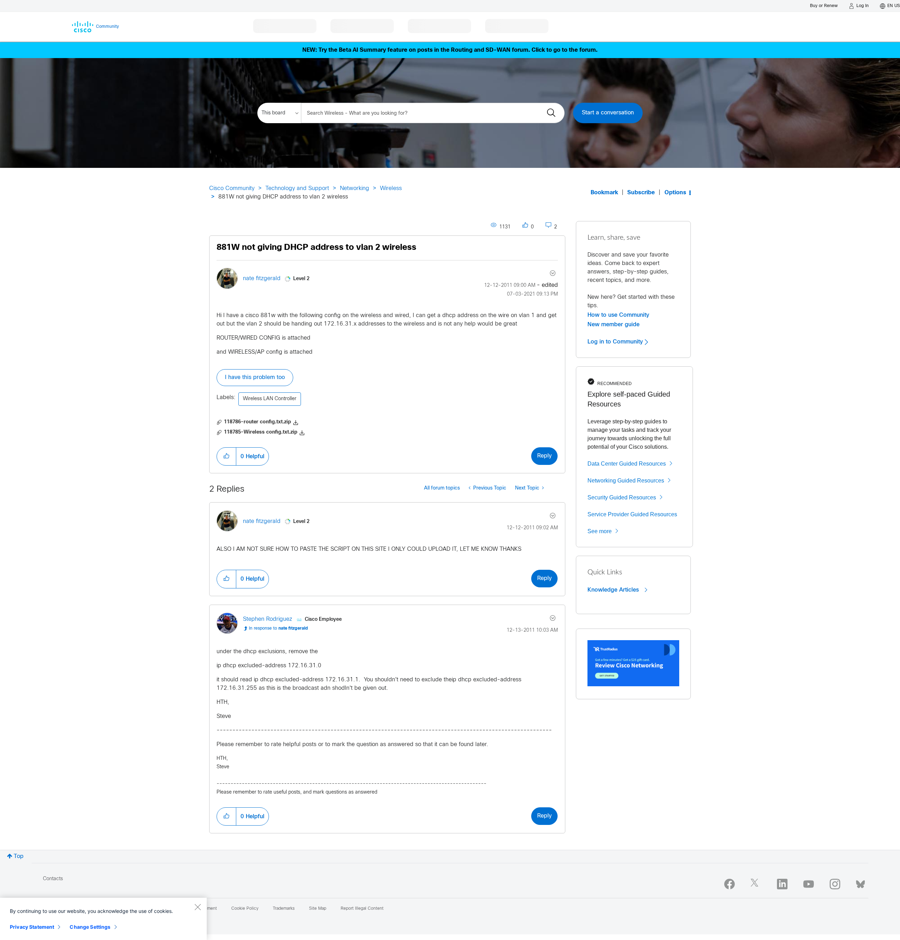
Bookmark (604, 192)
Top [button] (19, 856)
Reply (544, 456)
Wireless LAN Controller (269, 399)
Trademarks (284, 909)
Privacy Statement (32, 927)
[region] (103, 919)
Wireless (391, 188)
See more (599, 531)
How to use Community (618, 315)
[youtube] (808, 884)
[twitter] (756, 884)
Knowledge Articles (614, 590)
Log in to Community (616, 342)
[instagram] (835, 884)
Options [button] (675, 192)
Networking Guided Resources (625, 481)
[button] (226, 456)
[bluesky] (860, 882)
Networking (354, 188)
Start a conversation (608, 112)
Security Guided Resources (621, 497)
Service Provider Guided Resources (632, 514)
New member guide (613, 324)
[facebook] (729, 884)
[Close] (197, 906)
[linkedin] (782, 884)
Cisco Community (232, 188)
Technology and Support (297, 188)
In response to (278, 628)
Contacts (53, 879)
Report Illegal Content (362, 909)
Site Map (317, 909)
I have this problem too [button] (255, 377)
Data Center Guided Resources (626, 464)
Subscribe (641, 192)
